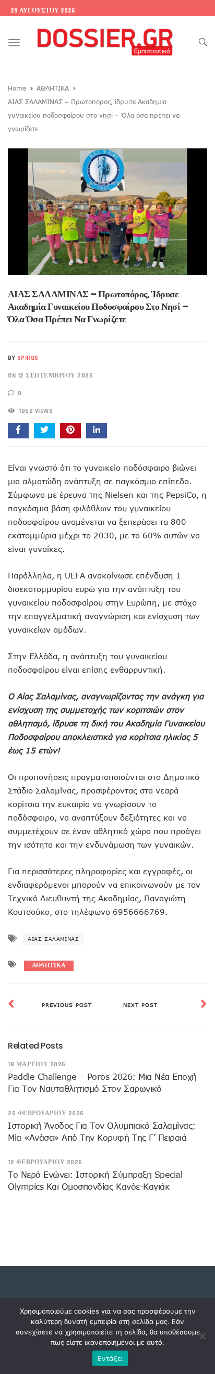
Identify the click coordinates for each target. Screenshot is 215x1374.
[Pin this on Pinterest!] (70, 430)
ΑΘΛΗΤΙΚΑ (53, 88)
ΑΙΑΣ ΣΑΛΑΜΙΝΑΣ (53, 939)
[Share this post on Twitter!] (44, 430)
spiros (28, 358)
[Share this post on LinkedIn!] (96, 430)
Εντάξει (110, 1358)
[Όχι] (202, 1336)
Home (17, 88)
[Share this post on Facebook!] (18, 430)
